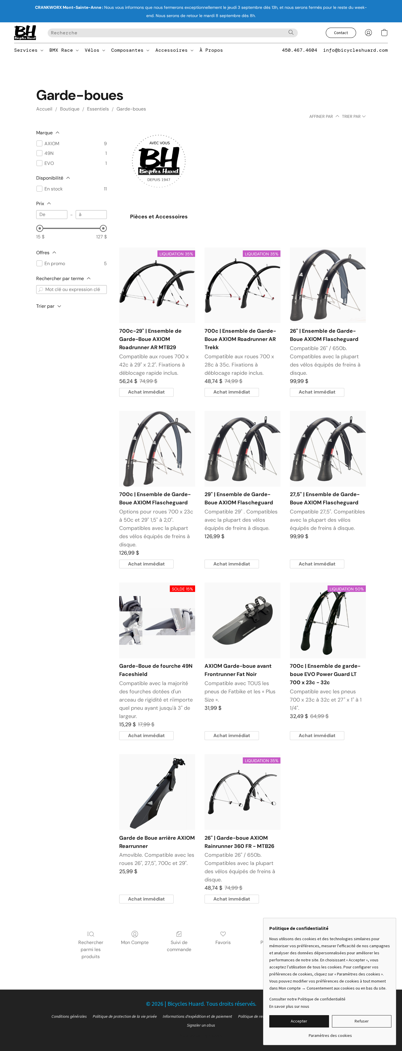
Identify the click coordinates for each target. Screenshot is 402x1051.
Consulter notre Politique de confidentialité (307, 999)
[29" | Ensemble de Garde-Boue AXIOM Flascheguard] (242, 449)
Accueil (44, 109)
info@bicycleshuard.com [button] (355, 50)
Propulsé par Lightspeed (201, 1035)
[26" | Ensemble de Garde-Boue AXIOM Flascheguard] (328, 285)
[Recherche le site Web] (291, 32)
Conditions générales (69, 1016)
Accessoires (173, 50)
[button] (25, 32)
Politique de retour (254, 1016)
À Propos (211, 50)
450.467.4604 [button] (299, 50)
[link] (330, 1033)
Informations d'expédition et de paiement (197, 1016)
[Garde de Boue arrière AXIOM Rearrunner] (157, 792)
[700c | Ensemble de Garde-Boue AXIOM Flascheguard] (157, 449)
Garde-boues (131, 109)
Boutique (69, 109)
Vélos (93, 50)
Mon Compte (135, 942)
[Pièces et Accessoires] (158, 168)
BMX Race (62, 50)
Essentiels (98, 109)
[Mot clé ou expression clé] (40, 289)
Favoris (223, 942)
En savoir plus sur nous (289, 1006)
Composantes (129, 50)
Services (27, 50)
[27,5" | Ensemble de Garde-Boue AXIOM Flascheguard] (328, 449)
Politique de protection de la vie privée (125, 1016)
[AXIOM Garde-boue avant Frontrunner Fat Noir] (242, 620)
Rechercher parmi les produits (90, 949)
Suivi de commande (179, 946)
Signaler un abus (201, 1025)
